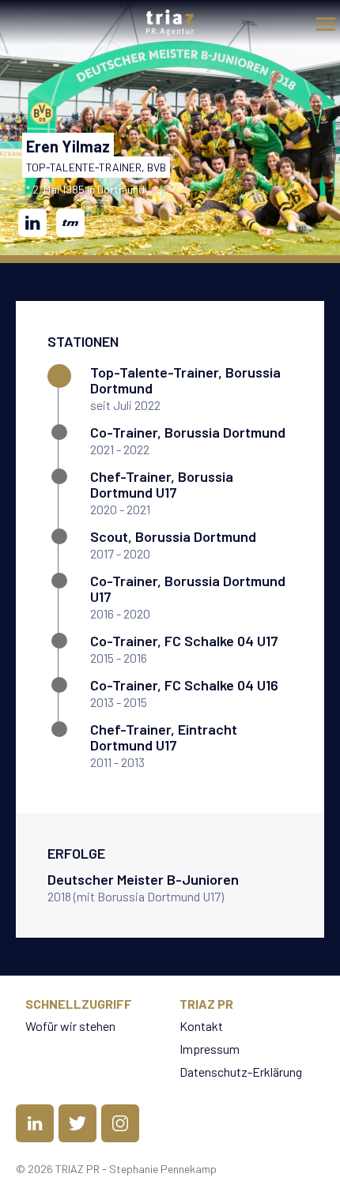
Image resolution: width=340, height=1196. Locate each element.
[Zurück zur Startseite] (170, 22)
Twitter (77, 1123)
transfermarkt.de (70, 223)
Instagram (120, 1123)
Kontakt (201, 1025)
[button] (321, 18)
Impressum (209, 1048)
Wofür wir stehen (70, 1025)
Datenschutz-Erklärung (240, 1071)
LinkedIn (32, 223)
